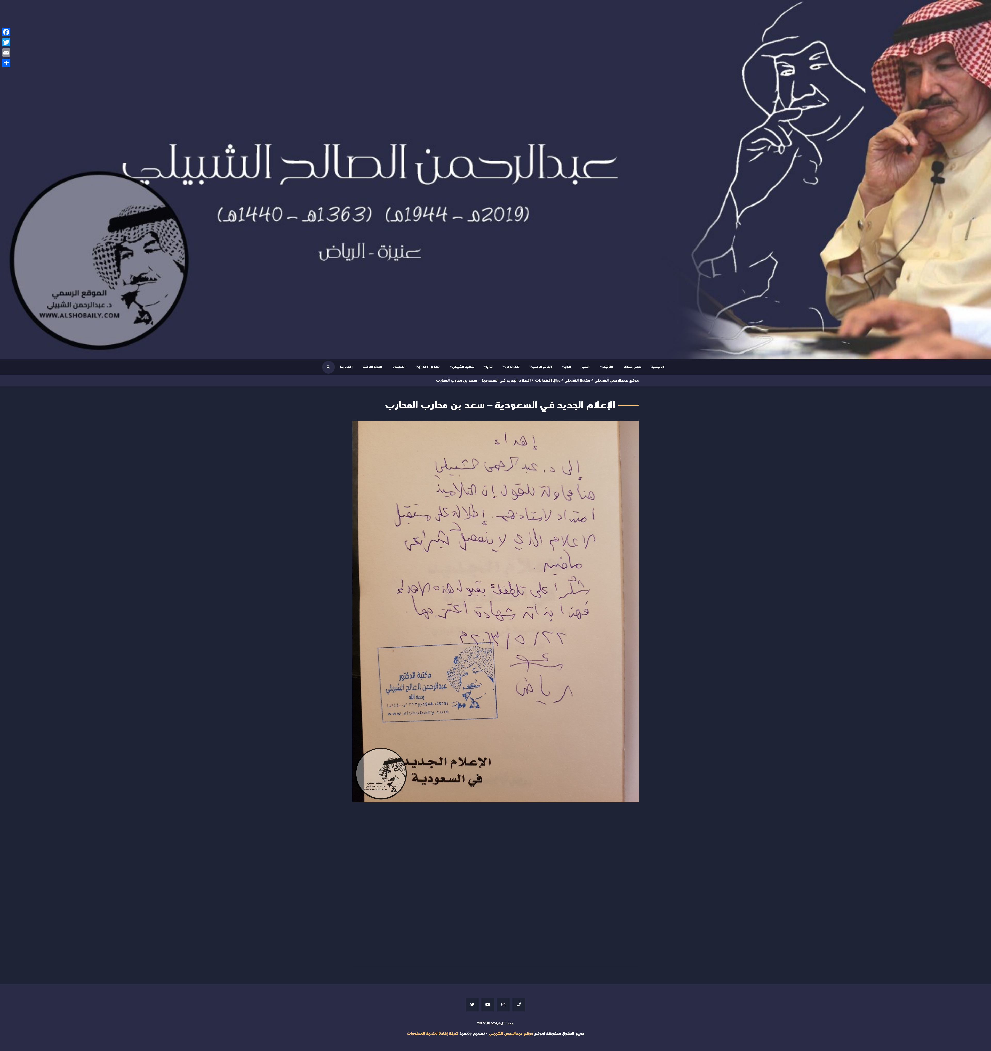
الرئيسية (657, 366)
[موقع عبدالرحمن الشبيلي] (495, 179)
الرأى (567, 366)
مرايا (489, 366)
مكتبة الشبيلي (463, 366)
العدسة (400, 366)
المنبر (585, 366)
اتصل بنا (346, 366)
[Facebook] (6, 32)
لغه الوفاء (512, 366)
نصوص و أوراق (429, 366)
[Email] (6, 52)
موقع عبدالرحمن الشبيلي (511, 1034)
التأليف (607, 366)
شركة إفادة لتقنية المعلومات (432, 1034)
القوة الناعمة (372, 366)
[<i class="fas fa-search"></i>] (328, 367)
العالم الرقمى (542, 366)
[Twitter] (6, 42)
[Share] (6, 63)
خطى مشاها (632, 366)
